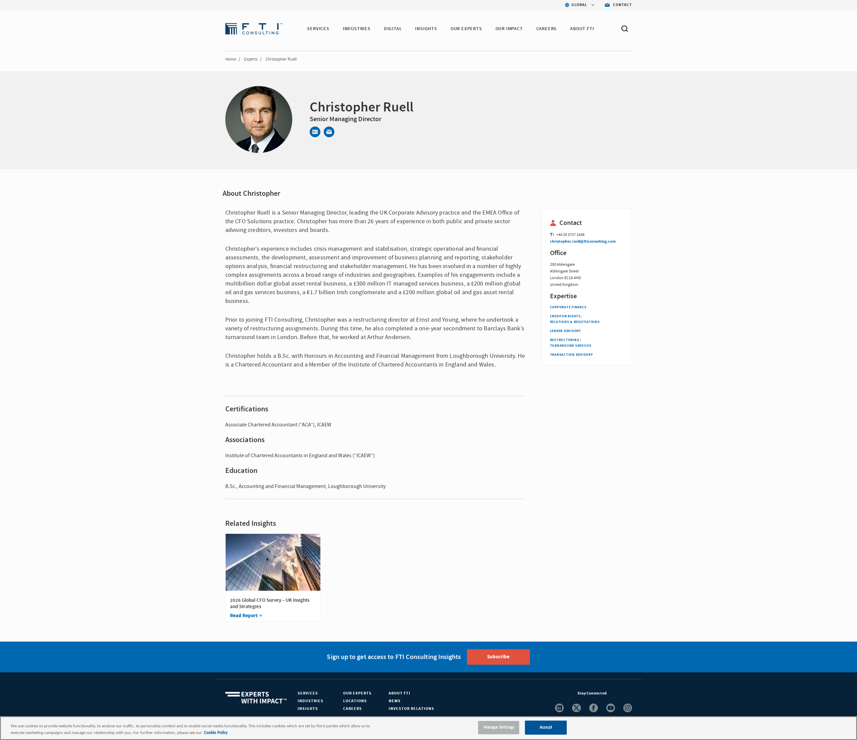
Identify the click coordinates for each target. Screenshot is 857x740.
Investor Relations (411, 709)
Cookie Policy (216, 733)
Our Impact (509, 29)
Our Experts (357, 693)
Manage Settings (498, 727)
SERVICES (318, 29)
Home (230, 59)
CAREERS (546, 29)
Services (308, 693)
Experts (250, 59)
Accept (546, 727)
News (395, 701)
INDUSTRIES (357, 29)
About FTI (399, 693)
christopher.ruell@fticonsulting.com (583, 241)
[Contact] (315, 132)
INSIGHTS (426, 29)
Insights (308, 709)
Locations (355, 701)
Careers (352, 709)
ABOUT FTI (582, 29)
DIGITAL (393, 29)
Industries (310, 701)
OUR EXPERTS (466, 29)
